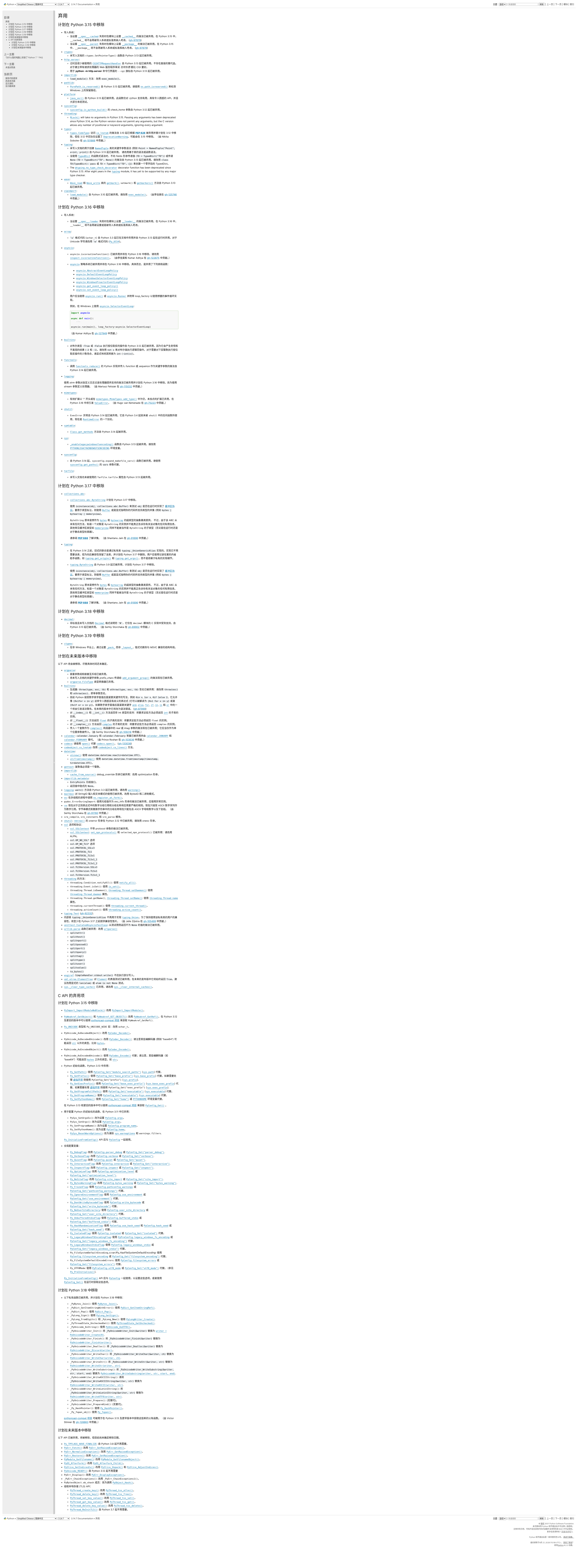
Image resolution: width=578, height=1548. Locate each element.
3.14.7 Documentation (82, 4)
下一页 (558, 4)
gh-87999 (140, 708)
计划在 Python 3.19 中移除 (20, 34)
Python (10, 4)
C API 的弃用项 (15, 40)
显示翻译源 (10, 86)
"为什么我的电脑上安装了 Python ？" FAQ (24, 57)
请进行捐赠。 (568, 1537)
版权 (542, 1523)
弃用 (97, 4)
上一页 (550, 4)
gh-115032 (126, 386)
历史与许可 (566, 1532)
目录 (7, 17)
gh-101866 (89, 140)
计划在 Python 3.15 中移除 (20, 24)
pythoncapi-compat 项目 (105, 1020)
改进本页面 (10, 81)
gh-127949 (101, 333)
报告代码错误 (11, 78)
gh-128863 (82, 1422)
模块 (566, 4)
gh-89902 (134, 626)
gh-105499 (149, 921)
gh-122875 (153, 257)
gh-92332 (86, 913)
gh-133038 (124, 743)
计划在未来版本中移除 (18, 37)
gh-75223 (150, 402)
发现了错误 (567, 1542)
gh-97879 (135, 40)
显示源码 (9, 83)
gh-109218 (125, 731)
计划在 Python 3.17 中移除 (20, 29)
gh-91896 (132, 538)
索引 (572, 4)
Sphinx (561, 1545)
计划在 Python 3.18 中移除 (20, 32)
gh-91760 (92, 813)
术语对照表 (10, 67)
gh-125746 (171, 194)
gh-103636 (128, 739)
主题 (495, 4)
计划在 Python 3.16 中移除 (20, 27)
